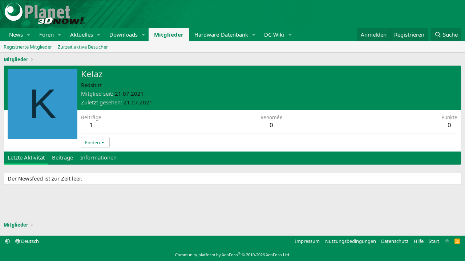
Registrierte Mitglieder (28, 47)
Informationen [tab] (98, 157)
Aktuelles (81, 34)
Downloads (123, 34)
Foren (46, 34)
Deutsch (29, 241)
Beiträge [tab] (62, 157)
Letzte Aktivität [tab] (26, 157)
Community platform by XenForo (232, 254)
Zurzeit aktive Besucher (83, 47)
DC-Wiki (274, 34)
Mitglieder (168, 34)
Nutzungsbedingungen (350, 241)
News (16, 34)
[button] (29, 34)
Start (434, 241)
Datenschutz (394, 241)
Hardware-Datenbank (221, 34)
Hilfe (419, 241)
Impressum (307, 241)
